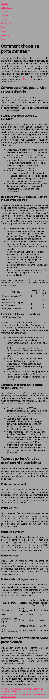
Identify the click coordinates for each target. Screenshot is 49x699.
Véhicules (5, 35)
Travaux (4, 3)
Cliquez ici (27, 79)
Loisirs (4, 31)
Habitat (4, 15)
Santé (4, 19)
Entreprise (6, 23)
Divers (4, 39)
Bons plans (6, 7)
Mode (4, 11)
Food (3, 27)
